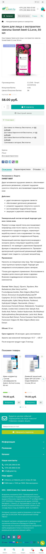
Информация (8, 442)
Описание (7, 169)
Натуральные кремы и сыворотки (19, 21)
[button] (3, 379)
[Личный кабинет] (42, 2)
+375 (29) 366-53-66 (27, 8)
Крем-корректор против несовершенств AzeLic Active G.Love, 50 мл (11, 380)
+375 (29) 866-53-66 (27, 10)
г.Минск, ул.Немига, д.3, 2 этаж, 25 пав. (20, 480)
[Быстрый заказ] (19, 402)
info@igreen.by (10, 471)
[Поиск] (41, 16)
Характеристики (22, 169)
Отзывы (38, 169)
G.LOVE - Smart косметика (33, 84)
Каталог (5, 454)
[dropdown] (3, 2)
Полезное (7, 448)
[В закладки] (20, 356)
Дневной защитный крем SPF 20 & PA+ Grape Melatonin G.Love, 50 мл (33, 379)
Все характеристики (10, 156)
